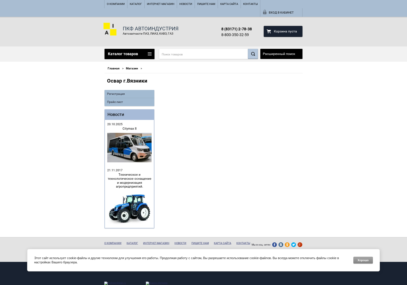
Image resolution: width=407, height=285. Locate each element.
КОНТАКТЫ (250, 4)
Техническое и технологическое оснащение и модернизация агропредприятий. (129, 180)
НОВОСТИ (185, 4)
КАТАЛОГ (136, 4)
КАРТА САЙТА (229, 4)
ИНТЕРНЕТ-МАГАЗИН (160, 4)
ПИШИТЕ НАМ (206, 4)
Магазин (132, 68)
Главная (114, 68)
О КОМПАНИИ (116, 4)
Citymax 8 (130, 129)
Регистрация (116, 93)
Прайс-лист (115, 102)
